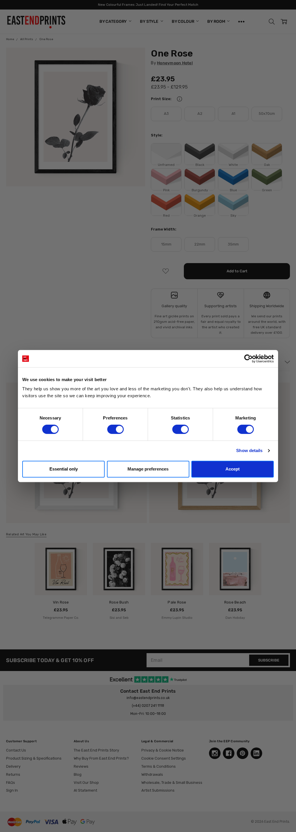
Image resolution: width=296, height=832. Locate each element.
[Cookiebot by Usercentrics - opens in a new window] (248, 358)
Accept (232, 468)
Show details (249, 450)
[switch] (115, 429)
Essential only (63, 468)
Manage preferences (148, 468)
